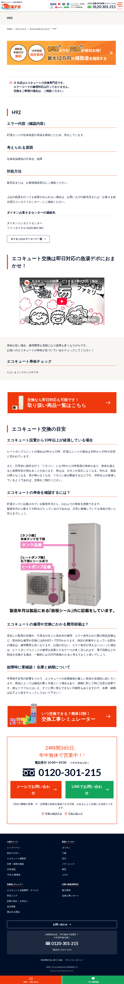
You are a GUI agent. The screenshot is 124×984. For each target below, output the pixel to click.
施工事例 (66, 890)
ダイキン (66, 847)
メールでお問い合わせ (33, 789)
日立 (64, 858)
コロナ (65, 874)
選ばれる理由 (13, 912)
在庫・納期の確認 (15, 864)
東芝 (64, 869)
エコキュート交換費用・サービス (23, 890)
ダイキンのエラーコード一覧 (26, 238)
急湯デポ (11, 5)
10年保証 (11, 869)
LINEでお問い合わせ (87, 789)
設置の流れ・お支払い (17, 901)
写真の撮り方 (75, 813)
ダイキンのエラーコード (40, 29)
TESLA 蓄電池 (13, 874)
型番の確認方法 (53, 813)
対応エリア (12, 895)
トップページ (13, 847)
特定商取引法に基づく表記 (52, 960)
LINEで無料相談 (93, 982)
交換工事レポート (70, 895)
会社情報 (11, 906)
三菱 (64, 853)
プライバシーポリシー (74, 960)
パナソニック (68, 864)
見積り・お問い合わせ (31, 982)
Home (9, 29)
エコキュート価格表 (16, 858)
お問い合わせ (60, 924)
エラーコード (20, 29)
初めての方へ (13, 853)
